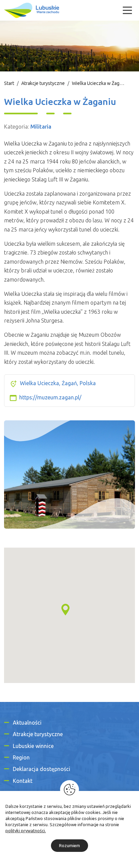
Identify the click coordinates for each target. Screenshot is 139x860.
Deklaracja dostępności (41, 769)
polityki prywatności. (25, 830)
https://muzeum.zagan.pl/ (50, 397)
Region (21, 757)
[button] (65, 609)
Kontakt (22, 781)
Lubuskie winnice (33, 746)
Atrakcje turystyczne (43, 83)
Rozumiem (69, 845)
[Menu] (127, 10)
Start (9, 83)
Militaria (40, 127)
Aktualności (27, 723)
